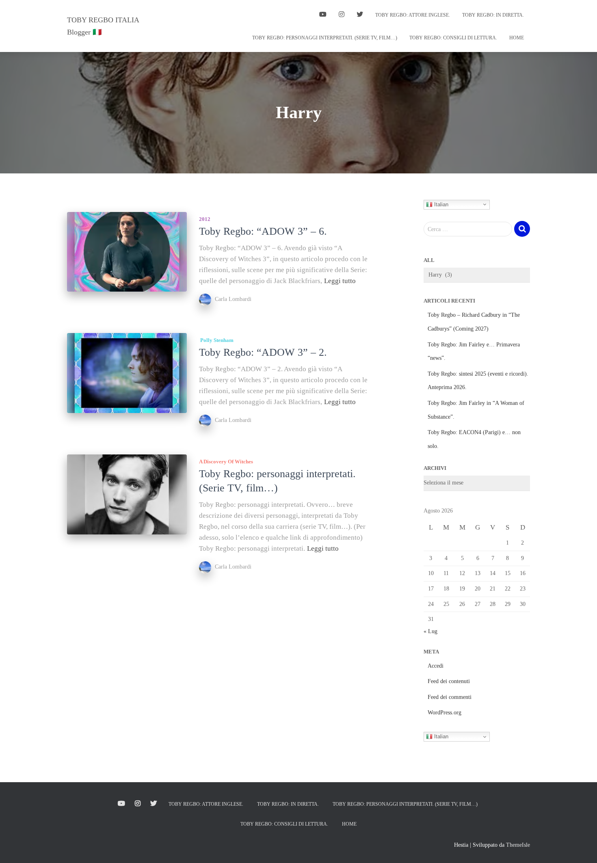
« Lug (430, 631)
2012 (204, 219)
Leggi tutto (340, 281)
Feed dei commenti (450, 697)
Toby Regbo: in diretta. (493, 15)
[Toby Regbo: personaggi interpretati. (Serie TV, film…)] (127, 494)
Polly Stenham (216, 340)
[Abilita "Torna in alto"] (581, 847)
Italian (440, 204)
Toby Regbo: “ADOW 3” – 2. (263, 352)
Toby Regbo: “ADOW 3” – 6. (263, 231)
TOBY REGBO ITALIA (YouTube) (323, 15)
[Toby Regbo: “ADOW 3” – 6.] (127, 252)
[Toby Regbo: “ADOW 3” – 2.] (127, 373)
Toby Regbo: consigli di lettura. (453, 38)
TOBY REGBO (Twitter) (359, 15)
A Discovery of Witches (226, 462)
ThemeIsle (518, 845)
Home (516, 38)
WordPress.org (444, 712)
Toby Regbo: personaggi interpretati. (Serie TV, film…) (324, 38)
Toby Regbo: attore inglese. (412, 15)
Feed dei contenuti (449, 681)
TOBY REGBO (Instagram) (341, 15)
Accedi (435, 666)
